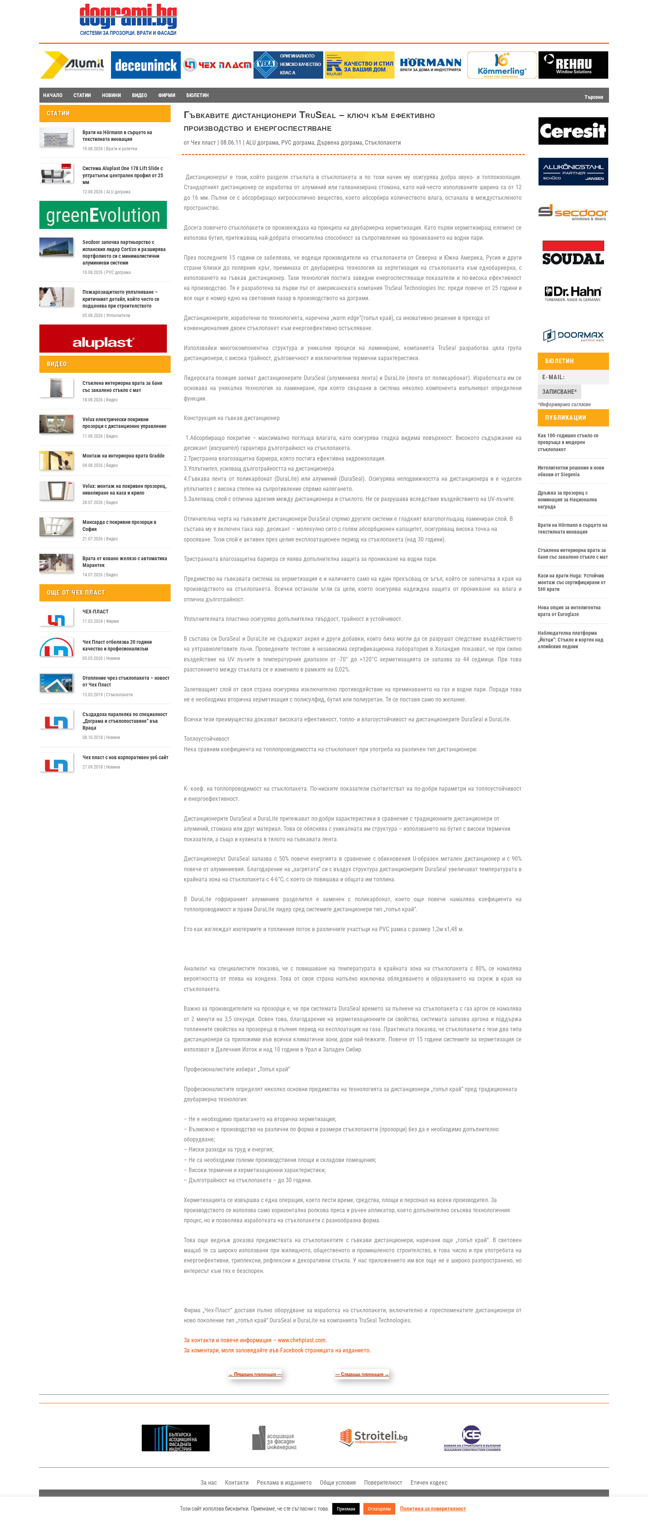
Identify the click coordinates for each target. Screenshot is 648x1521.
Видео (112, 399)
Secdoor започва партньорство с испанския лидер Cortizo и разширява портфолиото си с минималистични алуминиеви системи (124, 252)
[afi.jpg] (274, 1449)
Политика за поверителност (433, 1508)
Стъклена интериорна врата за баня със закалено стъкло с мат (122, 386)
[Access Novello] (573, 306)
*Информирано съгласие (564, 404)
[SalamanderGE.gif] (103, 227)
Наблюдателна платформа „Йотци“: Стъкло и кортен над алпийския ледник (570, 639)
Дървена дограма (339, 142)
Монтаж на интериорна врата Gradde (123, 456)
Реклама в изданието (284, 1482)
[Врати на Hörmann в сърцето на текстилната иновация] (56, 137)
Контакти (237, 1482)
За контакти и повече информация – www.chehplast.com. (255, 1340)
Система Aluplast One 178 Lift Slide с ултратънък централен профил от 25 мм (122, 175)
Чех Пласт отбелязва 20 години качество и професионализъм (117, 645)
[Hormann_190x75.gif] (431, 76)
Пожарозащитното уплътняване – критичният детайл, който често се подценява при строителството (120, 298)
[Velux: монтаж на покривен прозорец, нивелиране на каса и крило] (56, 491)
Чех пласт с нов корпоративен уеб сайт (125, 757)
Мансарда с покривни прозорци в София (119, 525)
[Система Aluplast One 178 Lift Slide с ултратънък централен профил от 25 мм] (56, 173)
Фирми (112, 621)
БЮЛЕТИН (197, 95)
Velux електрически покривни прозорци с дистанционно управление (124, 422)
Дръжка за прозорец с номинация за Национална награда (567, 499)
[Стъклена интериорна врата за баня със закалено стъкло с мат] (56, 387)
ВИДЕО (139, 95)
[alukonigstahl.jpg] (573, 184)
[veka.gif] (288, 76)
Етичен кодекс (429, 1482)
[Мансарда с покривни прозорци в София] (56, 526)
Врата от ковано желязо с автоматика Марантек (124, 561)
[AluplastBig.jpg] (103, 351)
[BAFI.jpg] (176, 1449)
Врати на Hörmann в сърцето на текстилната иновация (117, 135)
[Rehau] (573, 76)
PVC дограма (118, 272)
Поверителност (383, 1482)
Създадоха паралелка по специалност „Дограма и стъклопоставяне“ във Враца (124, 721)
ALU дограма (118, 191)
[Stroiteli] (373, 1449)
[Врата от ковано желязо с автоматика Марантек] (56, 563)
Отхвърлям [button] (379, 1509)
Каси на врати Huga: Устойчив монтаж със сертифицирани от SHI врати (572, 582)
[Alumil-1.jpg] (75, 76)
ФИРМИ (166, 95)
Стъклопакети (119, 694)
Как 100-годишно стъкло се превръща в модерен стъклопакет (568, 442)
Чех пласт (203, 142)
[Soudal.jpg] (573, 265)
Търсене (594, 97)
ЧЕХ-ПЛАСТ (95, 612)
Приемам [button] (346, 1509)
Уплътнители (118, 315)
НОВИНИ (111, 95)
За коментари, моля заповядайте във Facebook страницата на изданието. (277, 1350)
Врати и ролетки (121, 148)
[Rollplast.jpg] (359, 76)
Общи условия (338, 1482)
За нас (209, 1482)
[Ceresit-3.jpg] (573, 143)
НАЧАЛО (52, 95)
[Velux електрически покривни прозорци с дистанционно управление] (56, 424)
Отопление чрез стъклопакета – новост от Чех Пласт (126, 681)
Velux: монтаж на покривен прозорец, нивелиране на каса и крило (124, 489)
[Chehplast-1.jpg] (217, 76)
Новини (113, 658)
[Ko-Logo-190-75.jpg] (502, 76)
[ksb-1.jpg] (472, 1449)
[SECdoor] (573, 224)
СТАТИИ (82, 95)
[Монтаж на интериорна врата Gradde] (56, 460)
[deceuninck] (146, 76)
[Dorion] (573, 348)
